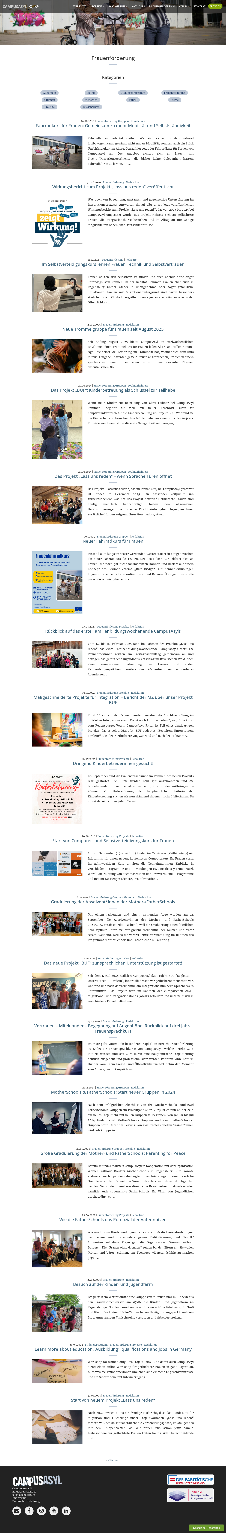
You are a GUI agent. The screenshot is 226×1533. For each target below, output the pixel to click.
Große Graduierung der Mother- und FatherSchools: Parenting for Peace (113, 1153)
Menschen (91, 99)
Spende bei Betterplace (206, 1527)
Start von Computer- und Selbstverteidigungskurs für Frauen (113, 840)
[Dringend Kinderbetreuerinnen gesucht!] (57, 798)
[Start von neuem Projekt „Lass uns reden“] (57, 1427)
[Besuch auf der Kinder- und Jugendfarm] (57, 1313)
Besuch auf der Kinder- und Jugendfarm (113, 1284)
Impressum (19, 1498)
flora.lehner (138, 121)
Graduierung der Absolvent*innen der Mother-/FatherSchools (113, 902)
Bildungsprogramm (162, 6)
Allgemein (49, 92)
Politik (133, 99)
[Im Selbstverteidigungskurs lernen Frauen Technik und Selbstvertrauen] (57, 293)
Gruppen (49, 99)
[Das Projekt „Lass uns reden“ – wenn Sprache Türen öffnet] (57, 505)
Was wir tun (117, 6)
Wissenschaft (91, 107)
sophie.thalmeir (138, 385)
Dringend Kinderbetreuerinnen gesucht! (113, 763)
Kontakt (200, 6)
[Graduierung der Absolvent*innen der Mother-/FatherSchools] (57, 923)
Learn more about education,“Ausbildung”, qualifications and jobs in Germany (113, 1349)
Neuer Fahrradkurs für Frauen (113, 541)
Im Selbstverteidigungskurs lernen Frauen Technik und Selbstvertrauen (113, 264)
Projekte (49, 107)
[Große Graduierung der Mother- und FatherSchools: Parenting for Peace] (57, 1175)
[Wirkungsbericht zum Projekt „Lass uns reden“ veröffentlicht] (57, 221)
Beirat (91, 92)
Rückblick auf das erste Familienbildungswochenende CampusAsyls (113, 631)
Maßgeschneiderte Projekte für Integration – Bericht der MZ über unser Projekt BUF (113, 699)
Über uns (96, 6)
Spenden (215, 6)
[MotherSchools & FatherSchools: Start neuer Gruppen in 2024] (57, 1117)
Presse (175, 99)
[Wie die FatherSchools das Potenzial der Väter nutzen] (57, 1248)
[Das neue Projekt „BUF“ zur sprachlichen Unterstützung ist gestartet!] (57, 990)
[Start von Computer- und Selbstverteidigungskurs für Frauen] (57, 863)
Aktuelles (138, 6)
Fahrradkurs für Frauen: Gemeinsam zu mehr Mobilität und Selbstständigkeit (113, 125)
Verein (183, 6)
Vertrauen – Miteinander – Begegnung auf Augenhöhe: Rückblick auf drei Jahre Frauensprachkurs (113, 1028)
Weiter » (115, 1460)
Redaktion (132, 182)
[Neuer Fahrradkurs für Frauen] (57, 582)
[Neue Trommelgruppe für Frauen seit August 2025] (57, 355)
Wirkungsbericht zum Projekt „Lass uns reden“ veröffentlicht (113, 187)
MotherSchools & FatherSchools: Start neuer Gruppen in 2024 (113, 1092)
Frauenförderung (174, 92)
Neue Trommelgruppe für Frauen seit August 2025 (113, 329)
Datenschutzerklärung (26, 1501)
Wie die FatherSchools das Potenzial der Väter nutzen (113, 1219)
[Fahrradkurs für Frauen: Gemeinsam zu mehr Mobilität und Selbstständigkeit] (57, 152)
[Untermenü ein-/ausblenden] (104, 6)
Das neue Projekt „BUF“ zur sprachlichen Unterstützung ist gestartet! (113, 963)
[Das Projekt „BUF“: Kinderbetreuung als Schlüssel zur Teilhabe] (57, 429)
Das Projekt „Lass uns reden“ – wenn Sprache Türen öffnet (113, 476)
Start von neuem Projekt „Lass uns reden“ (113, 1400)
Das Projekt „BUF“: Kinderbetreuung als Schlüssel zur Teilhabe (113, 390)
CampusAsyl (15, 6)
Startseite (79, 6)
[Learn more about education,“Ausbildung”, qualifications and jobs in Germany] (57, 1371)
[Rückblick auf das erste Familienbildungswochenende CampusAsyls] (57, 654)
